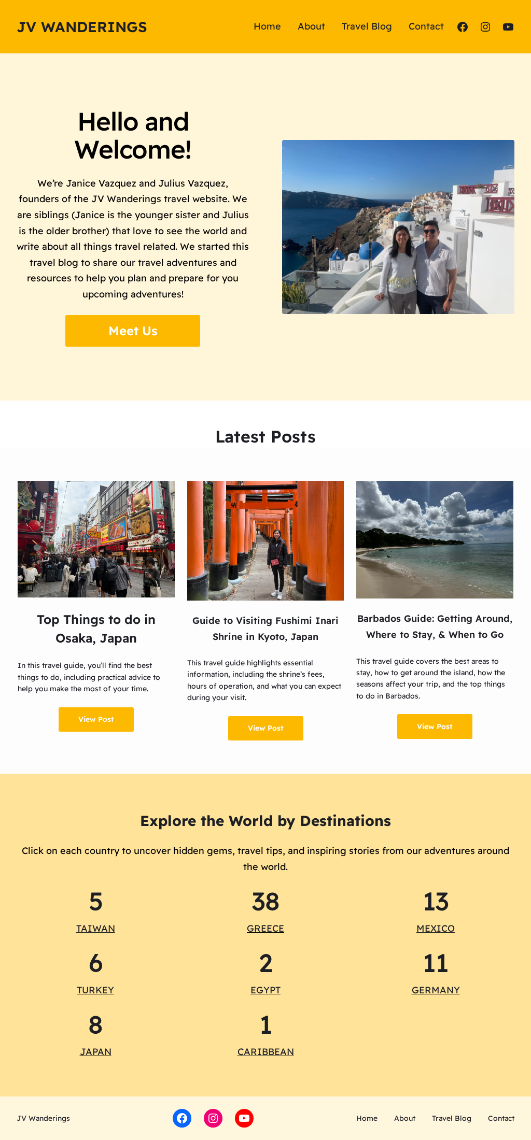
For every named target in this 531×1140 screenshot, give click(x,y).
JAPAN (95, 1052)
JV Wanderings (82, 27)
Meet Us (133, 330)
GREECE (265, 928)
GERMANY (436, 990)
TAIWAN (95, 928)
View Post (96, 719)
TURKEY (95, 990)
